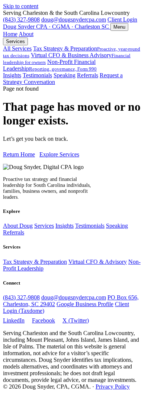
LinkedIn (14, 320)
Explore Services (59, 154)
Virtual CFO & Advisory (97, 262)
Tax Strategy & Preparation (35, 262)
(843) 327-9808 (21, 19)
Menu (119, 27)
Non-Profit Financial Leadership (50, 65)
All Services (17, 48)
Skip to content (20, 6)
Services (15, 41)
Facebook (43, 320)
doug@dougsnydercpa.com (73, 19)
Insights (12, 75)
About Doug (18, 226)
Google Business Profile (85, 304)
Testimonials (37, 75)
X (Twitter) (75, 320)
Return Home (19, 154)
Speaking (64, 75)
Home (10, 34)
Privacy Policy (113, 386)
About (26, 34)
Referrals (87, 75)
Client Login (122, 19)
